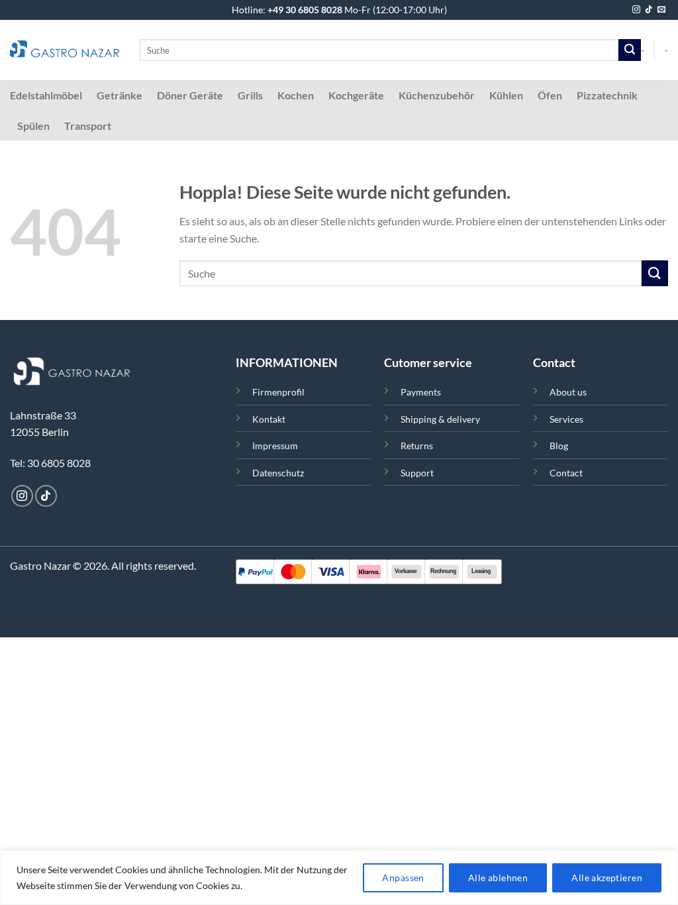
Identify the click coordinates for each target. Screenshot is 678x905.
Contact (566, 472)
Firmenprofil (278, 392)
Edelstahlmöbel (46, 95)
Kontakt (268, 419)
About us (568, 392)
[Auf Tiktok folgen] (649, 10)
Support (417, 472)
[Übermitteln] (629, 50)
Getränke (119, 95)
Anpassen (403, 877)
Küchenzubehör (437, 95)
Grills (250, 95)
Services (566, 419)
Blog (559, 445)
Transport (87, 125)
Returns (417, 445)
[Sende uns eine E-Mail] (661, 10)
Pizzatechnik (607, 95)
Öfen (550, 95)
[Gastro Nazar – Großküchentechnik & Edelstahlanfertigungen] (65, 50)
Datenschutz (278, 472)
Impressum (275, 445)
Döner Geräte (190, 95)
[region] (339, 877)
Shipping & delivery (440, 419)
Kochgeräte (356, 95)
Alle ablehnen (498, 877)
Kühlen (506, 95)
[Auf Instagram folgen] (636, 10)
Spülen (33, 125)
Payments (421, 392)
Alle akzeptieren (606, 877)
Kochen (295, 95)
